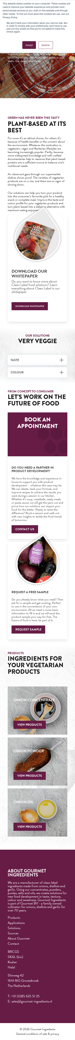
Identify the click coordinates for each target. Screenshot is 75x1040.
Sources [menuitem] (13, 933)
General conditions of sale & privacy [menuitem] (37, 1034)
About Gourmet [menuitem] (19, 938)
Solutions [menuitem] (14, 927)
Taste (15, 360)
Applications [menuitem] (16, 922)
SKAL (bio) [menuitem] (15, 956)
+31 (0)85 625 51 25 (25, 996)
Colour (17, 372)
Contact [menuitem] (13, 943)
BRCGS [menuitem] (13, 951)
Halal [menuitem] (11, 967)
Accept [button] (29, 45)
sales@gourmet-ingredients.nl (32, 1001)
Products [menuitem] (14, 917)
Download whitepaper (29, 306)
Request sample (28, 629)
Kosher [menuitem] (12, 962)
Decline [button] (46, 45)
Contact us (24, 529)
